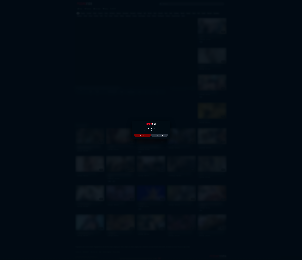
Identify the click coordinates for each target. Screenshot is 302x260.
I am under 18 (159, 135)
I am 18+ (142, 135)
